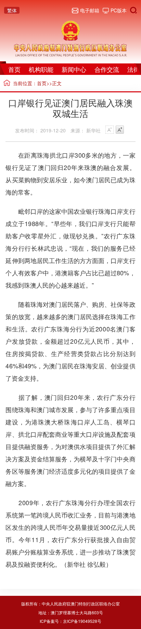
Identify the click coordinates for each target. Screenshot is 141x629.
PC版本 (118, 10)
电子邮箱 (89, 10)
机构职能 (41, 69)
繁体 (12, 10)
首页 (14, 69)
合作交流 (106, 69)
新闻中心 (74, 69)
